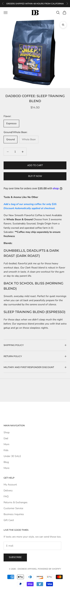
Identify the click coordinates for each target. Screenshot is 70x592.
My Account (10, 484)
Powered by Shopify (49, 569)
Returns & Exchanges (15, 502)
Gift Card (9, 520)
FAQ (6, 496)
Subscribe (15, 557)
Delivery (8, 490)
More (6, 468)
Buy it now (35, 176)
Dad (6, 438)
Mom (6, 444)
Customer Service (13, 508)
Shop (7, 432)
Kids (6, 450)
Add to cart (35, 165)
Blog (6, 462)
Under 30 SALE (12, 456)
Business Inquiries (14, 514)
